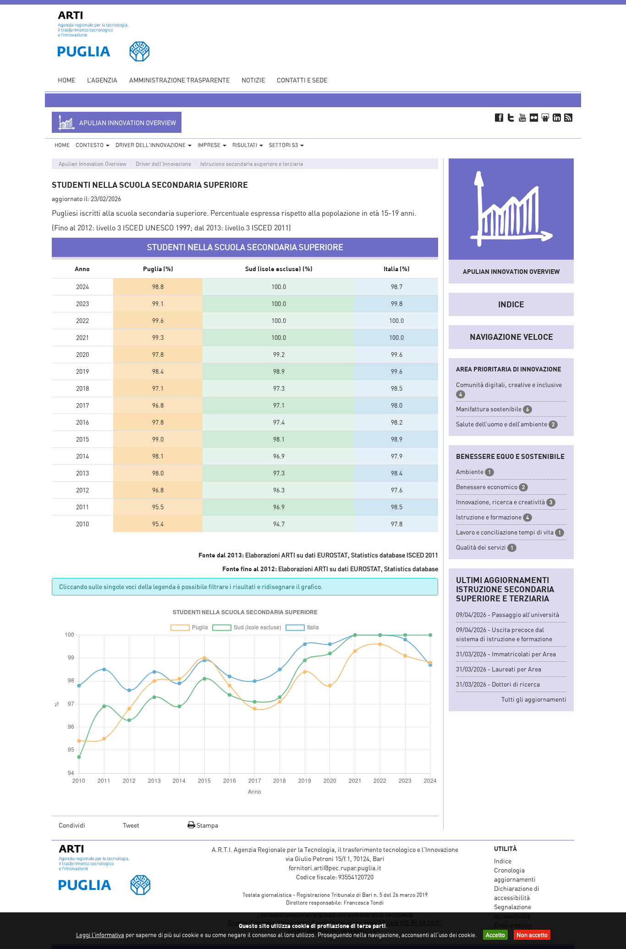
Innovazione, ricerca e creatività (500, 502)
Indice (511, 304)
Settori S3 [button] (284, 145)
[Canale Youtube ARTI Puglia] (522, 117)
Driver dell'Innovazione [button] (151, 145)
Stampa (206, 825)
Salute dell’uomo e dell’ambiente (501, 424)
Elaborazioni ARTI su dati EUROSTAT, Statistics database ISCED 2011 (341, 555)
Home (66, 80)
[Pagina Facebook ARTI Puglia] (499, 117)
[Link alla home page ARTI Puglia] (103, 35)
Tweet (131, 825)
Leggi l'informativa (100, 934)
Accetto (495, 934)
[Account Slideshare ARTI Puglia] (545, 117)
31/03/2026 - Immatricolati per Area (506, 654)
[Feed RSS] (568, 117)
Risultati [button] (245, 145)
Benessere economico (486, 487)
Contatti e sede (302, 80)
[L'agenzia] (117, 870)
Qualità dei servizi (481, 547)
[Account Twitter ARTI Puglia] (510, 117)
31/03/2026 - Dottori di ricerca (498, 684)
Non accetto (532, 934)
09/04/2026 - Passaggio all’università (507, 614)
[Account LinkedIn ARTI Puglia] (557, 117)
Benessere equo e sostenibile (510, 456)
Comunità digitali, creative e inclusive (509, 384)
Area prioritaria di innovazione (508, 369)
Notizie (253, 80)
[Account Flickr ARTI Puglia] (533, 117)
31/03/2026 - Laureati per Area (498, 669)
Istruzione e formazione (489, 517)
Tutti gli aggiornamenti (533, 699)
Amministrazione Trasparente (179, 80)
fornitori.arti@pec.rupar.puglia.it (335, 868)
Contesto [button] (90, 145)
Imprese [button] (210, 145)
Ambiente (469, 471)
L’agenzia (102, 80)
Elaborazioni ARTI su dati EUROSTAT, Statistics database (358, 569)
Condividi (72, 825)
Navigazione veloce (511, 337)
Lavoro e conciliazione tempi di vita (505, 532)
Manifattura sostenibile (489, 409)
